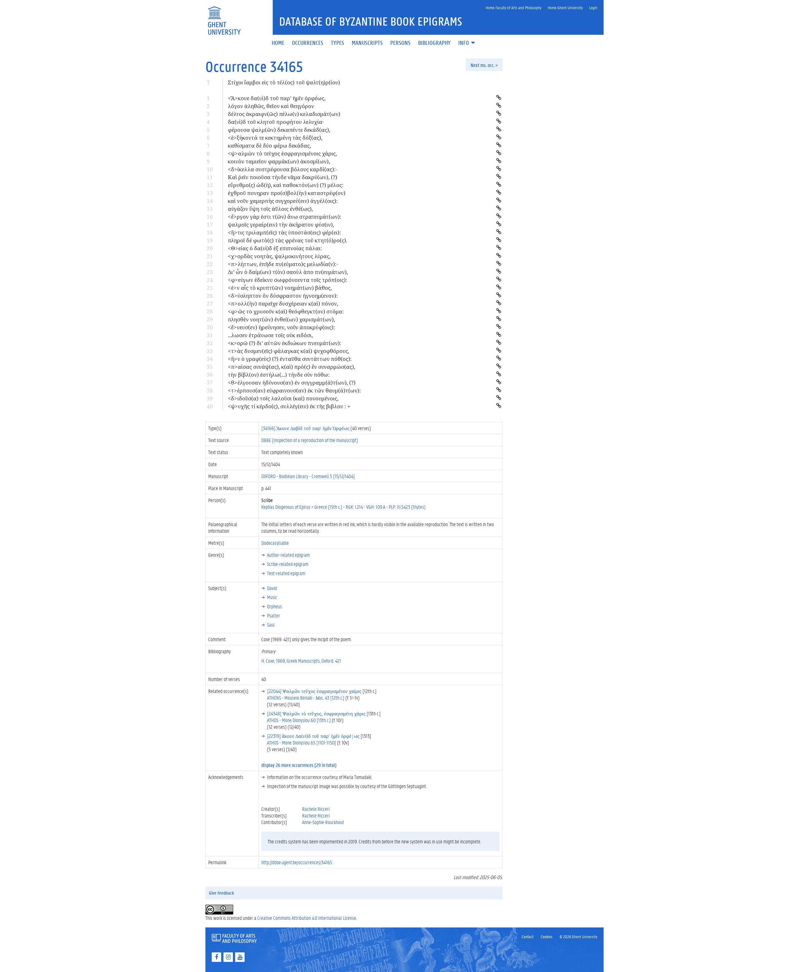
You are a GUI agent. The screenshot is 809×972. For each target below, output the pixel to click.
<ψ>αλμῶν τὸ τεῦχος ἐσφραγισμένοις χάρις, (282, 153)
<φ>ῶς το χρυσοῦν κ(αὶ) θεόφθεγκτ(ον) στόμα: (286, 311)
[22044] (314, 691)
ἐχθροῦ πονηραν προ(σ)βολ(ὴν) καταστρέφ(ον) (286, 193)
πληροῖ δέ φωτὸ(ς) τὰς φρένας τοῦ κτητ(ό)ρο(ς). (287, 240)
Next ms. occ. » (484, 65)
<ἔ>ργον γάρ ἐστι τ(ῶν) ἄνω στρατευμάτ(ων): (284, 216)
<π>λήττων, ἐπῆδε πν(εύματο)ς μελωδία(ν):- (283, 264)
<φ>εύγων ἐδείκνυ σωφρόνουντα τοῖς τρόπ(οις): (287, 279)
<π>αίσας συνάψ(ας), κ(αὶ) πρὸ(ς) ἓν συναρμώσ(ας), (291, 366)
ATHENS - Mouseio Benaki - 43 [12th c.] (305, 697)
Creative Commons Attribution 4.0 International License (306, 917)
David (272, 588)
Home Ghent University (565, 7)
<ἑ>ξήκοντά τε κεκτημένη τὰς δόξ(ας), (275, 137)
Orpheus (274, 606)
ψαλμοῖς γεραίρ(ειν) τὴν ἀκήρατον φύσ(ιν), (281, 224)
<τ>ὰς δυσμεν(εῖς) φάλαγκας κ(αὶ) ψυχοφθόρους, (288, 351)
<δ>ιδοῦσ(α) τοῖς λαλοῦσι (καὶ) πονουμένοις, (283, 398)
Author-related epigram (288, 554)
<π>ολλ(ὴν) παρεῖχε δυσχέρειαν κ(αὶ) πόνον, (283, 303)
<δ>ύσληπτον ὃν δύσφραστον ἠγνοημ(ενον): (283, 295)
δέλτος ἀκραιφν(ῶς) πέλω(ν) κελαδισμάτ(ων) (284, 114)
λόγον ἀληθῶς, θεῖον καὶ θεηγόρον (271, 106)
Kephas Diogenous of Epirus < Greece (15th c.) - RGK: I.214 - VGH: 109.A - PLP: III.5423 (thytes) (343, 506)
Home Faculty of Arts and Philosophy (513, 7)
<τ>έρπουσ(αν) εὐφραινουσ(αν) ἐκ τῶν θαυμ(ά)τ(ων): (294, 390)
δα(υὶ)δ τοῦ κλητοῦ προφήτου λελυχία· (276, 121)
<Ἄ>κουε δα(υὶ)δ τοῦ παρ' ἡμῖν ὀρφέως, (276, 98)
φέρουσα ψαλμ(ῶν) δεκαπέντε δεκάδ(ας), (279, 129)
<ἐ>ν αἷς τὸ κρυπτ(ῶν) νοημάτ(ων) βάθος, (280, 287)
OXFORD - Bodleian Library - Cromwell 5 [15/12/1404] (308, 476)
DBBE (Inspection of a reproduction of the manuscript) (309, 440)
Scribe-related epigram (287, 564)
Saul (271, 624)
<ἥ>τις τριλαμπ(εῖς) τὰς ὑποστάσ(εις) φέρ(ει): (284, 232)
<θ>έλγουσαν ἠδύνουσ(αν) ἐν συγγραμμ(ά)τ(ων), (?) (292, 382)
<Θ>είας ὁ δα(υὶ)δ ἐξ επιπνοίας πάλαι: (275, 248)
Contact (527, 936)
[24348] (316, 713)
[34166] (305, 428)
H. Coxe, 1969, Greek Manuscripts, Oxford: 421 (301, 660)
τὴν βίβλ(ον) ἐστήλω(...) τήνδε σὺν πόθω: (279, 374)
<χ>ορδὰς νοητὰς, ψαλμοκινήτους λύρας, (279, 256)
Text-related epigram (286, 573)
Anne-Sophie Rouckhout (323, 822)
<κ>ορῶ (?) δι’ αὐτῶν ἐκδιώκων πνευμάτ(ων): (284, 343)
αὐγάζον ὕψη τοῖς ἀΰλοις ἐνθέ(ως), (270, 208)
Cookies (546, 936)
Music (272, 597)
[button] (467, 43)
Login (593, 7)
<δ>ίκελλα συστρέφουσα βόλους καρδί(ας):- (282, 169)
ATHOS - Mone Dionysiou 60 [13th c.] (299, 720)
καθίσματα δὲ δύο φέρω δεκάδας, (269, 145)
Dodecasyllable (275, 542)
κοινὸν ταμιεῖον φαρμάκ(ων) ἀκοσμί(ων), (279, 161)
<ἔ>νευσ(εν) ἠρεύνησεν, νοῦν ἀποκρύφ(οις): (281, 327)
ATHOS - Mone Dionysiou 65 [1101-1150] (301, 742)
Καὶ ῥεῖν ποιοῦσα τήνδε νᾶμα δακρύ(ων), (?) (282, 177)
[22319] (313, 735)
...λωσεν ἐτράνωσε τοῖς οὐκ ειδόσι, (270, 335)
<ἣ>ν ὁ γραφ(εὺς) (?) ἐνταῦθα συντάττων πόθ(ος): (290, 358)
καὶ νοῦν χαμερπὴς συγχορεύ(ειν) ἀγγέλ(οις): (283, 200)
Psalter (273, 615)
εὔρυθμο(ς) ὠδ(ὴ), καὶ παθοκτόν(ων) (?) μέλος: (286, 185)
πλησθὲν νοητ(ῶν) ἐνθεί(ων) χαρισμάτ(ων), (281, 319)
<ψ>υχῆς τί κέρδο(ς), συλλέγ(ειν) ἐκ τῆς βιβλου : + (289, 406)
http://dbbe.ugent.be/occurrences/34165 (296, 862)
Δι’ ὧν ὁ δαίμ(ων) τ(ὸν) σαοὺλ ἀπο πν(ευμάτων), (288, 272)
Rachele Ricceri (316, 808)
